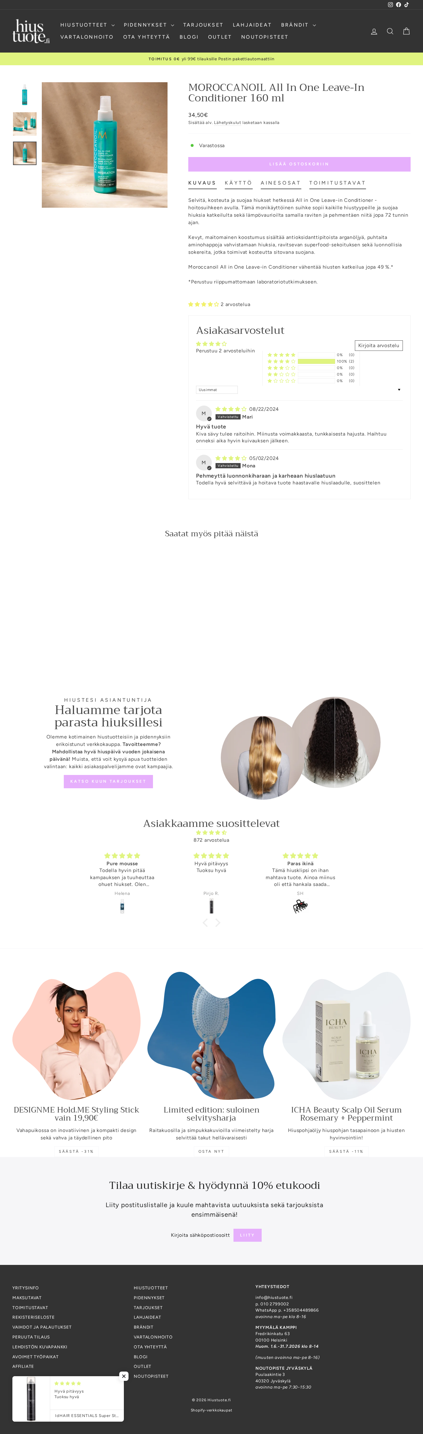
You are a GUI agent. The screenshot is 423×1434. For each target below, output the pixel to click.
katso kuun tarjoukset (108, 781)
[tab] (202, 184)
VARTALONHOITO (87, 37)
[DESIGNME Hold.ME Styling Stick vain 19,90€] (76, 1036)
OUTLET (220, 37)
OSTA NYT (211, 1151)
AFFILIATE (23, 1366)
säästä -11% (346, 1151)
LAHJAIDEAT (252, 25)
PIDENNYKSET (146, 25)
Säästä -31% (76, 1151)
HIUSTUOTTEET (85, 25)
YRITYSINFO (25, 1287)
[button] (204, 304)
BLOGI (189, 37)
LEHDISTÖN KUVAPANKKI (40, 1346)
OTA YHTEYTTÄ (146, 37)
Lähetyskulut (227, 122)
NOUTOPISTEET (265, 37)
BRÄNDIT (296, 25)
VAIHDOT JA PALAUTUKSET (42, 1327)
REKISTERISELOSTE (33, 1317)
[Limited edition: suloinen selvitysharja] (211, 1036)
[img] (232, 409)
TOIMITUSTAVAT (30, 1307)
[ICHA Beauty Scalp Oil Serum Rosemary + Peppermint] (346, 1036)
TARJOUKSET (203, 25)
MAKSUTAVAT (27, 1297)
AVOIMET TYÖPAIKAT (35, 1356)
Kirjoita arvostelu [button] (378, 345)
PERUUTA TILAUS (31, 1336)
